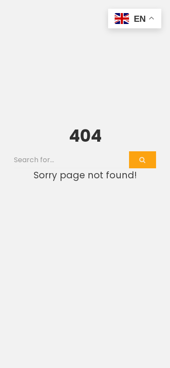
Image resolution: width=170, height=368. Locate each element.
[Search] (142, 159)
